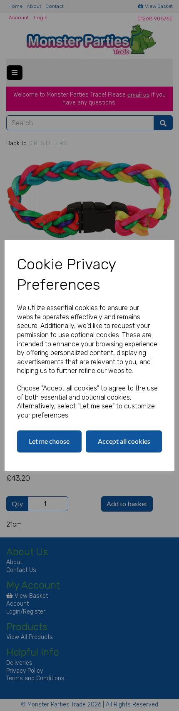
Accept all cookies (124, 441)
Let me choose (49, 441)
